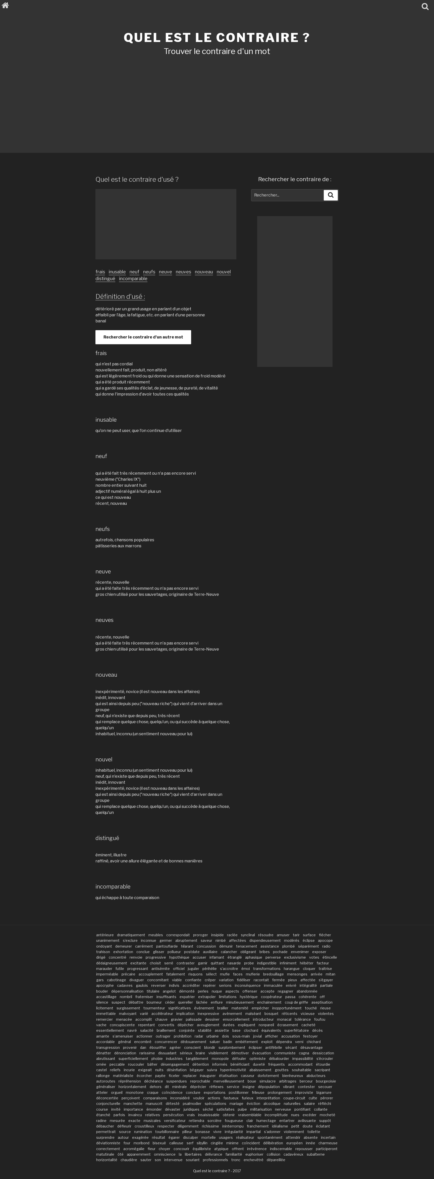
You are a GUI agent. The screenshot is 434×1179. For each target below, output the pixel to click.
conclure (193, 1092)
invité (116, 1109)
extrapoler (207, 997)
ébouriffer (157, 1047)
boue (252, 1081)
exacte (134, 1120)
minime (232, 1143)
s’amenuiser (123, 1036)
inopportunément (287, 1008)
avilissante (307, 1120)
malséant (253, 1013)
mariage (236, 1103)
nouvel (224, 271)
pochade (280, 952)
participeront (327, 1149)
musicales (152, 1120)
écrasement (287, 1025)
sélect (211, 974)
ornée (101, 1064)
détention (200, 1064)
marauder (104, 968)
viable (177, 980)
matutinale (105, 1154)
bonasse (202, 1131)
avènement (232, 1013)
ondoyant (104, 946)
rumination (143, 1131)
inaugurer (208, 1075)
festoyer (310, 1036)
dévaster (172, 1109)
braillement (166, 1030)
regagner (285, 991)
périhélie (209, 968)
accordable (105, 1042)
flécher (325, 935)
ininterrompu (233, 1126)
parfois (119, 1115)
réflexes (216, 1087)
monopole (220, 1058)
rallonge (103, 1075)
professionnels (215, 1160)
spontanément (270, 1137)
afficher (271, 1036)
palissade (194, 1019)
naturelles (292, 1103)
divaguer (136, 980)
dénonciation (125, 1053)
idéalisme (280, 1126)
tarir (296, 935)
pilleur (187, 1131)
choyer (164, 1149)
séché (208, 1109)
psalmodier (192, 1103)
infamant (216, 957)
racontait (261, 980)
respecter (165, 1126)
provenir (130, 1047)
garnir (202, 963)
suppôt (325, 1120)
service (233, 1087)
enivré (291, 985)
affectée (307, 980)
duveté (259, 1064)
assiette (222, 1030)
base (236, 1030)
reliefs (115, 1070)
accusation (290, 1036)
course (102, 1109)
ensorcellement (236, 1019)
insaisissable (209, 1115)
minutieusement (240, 1002)
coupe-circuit (294, 1098)
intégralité (308, 985)
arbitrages (287, 1081)
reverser (158, 985)
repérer (209, 985)
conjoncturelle (108, 1103)
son (158, 1160)
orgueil (117, 1092)
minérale (179, 1087)
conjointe (187, 1030)
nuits (159, 1070)
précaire (128, 974)
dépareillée (276, 1160)
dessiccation (323, 1053)
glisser (158, 952)
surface (309, 935)
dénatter (103, 1053)
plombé (288, 946)
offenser (249, 991)
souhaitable (301, 1070)
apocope (325, 940)
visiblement (218, 1053)
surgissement (128, 1008)
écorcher (144, 1075)
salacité (146, 1030)
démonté (187, 991)
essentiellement (110, 1030)
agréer (175, 1047)
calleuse (176, 1143)
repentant (146, 1025)
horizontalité (106, 1160)
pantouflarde (167, 946)
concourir (181, 1149)
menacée (124, 1019)
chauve (161, 1019)
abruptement (186, 940)
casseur (247, 1075)
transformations (267, 968)
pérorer (326, 1098)
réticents (289, 1013)
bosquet (271, 1013)
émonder (154, 1109)
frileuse (258, 1092)
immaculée (273, 985)
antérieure (105, 935)
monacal (284, 1019)
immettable (106, 1013)
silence (102, 1002)
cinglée (217, 1143)
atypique (221, 1149)
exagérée (140, 1137)
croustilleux (144, 1126)
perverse (273, 957)
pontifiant (302, 1109)
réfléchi (324, 1103)
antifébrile (273, 1047)
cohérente (307, 997)
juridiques (191, 1109)
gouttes (282, 1070)
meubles (155, 935)
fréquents (276, 1064)
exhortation (123, 952)
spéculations (215, 1103)
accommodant (300, 1064)
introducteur (263, 1019)
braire (200, 1053)
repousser (304, 1149)
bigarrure (324, 1092)
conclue (143, 952)
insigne (249, 1087)
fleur (151, 1149)
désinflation (177, 1070)
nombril (126, 997)
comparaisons (155, 1098)
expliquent (246, 1025)
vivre (217, 1131)
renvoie (136, 957)
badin (227, 1042)
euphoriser (254, 1154)
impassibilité (302, 1058)
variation (226, 980)
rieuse (325, 1008)
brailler (222, 1008)
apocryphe (105, 985)
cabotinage (116, 980)
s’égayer (326, 980)
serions (225, 985)
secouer (325, 1087)
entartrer (287, 1120)
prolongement (280, 1092)
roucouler (136, 1064)
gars (100, 980)
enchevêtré (253, 1160)
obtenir (229, 1115)
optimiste (257, 1058)
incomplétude (276, 1115)
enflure (217, 1002)
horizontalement (132, 1087)
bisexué (159, 1143)
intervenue (173, 1160)
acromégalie (133, 1149)
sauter (145, 1160)
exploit (267, 1042)
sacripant (322, 1070)
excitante (138, 963)
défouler (239, 1058)
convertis (166, 1025)
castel (101, 1070)
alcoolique (272, 1103)
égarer (174, 1137)
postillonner (239, 1092)
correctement (108, 1149)
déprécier (198, 1087)
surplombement (232, 1047)
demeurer (123, 946)
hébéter (306, 963)
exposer (319, 952)
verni (299, 1042)
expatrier (187, 997)
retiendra (196, 1120)
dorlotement (268, 1075)
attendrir (293, 1137)
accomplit (143, 1019)
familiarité (234, 1154)
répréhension (130, 1081)
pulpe (242, 1109)
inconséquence (248, 985)
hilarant (187, 946)
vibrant (289, 1087)
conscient (192, 1047)
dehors (155, 1087)
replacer (190, 1075)
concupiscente (122, 1025)
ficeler (174, 1075)
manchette (133, 1103)
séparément (308, 946)
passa (290, 997)
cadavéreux (293, 1154)
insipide (217, 935)
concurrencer (166, 1042)
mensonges (297, 974)
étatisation (228, 1075)
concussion (206, 946)
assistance (269, 946)
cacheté (308, 1025)
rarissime (147, 1053)
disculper (190, 1137)
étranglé (235, 957)
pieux (292, 980)
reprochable (200, 1081)
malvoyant (128, 1013)
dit (167, 1087)
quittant (217, 963)
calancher (229, 952)
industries (174, 1058)
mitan (330, 974)
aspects (232, 991)
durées (229, 1025)
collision (273, 1154)
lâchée (201, 1002)
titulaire (153, 991)
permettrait (106, 1131)
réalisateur (245, 1137)
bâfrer (152, 1064)
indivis (174, 985)
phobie (157, 1058)
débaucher (105, 1126)
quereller (185, 1002)
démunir (226, 946)
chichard (314, 1042)
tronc (235, 1160)
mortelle (208, 1137)
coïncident (251, 1143)
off (322, 997)
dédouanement (193, 1042)
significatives (179, 1008)
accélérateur (162, 1013)
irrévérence (257, 1149)
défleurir (124, 1126)
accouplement (151, 974)
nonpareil (266, 1025)
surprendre (105, 1137)
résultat (158, 1137)
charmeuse (328, 1143)
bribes (264, 952)
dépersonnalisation (127, 991)
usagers (226, 1137)
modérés (291, 940)
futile (120, 968)
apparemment (139, 1154)
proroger (200, 935)
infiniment (288, 963)
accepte (267, 991)
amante (102, 1036)
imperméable (107, 974)
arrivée (316, 974)
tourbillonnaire (167, 1131)
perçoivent (131, 1098)
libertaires (193, 1154)
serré (168, 963)
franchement (258, 1126)
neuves (183, 271)
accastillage (106, 997)
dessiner (212, 1019)
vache (101, 1025)
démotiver (240, 1053)
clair (249, 1120)
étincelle (329, 957)
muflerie (253, 974)
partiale (326, 985)
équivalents (271, 1030)
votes (314, 957)
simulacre (267, 1081)
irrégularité (234, 1131)
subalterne (316, 1154)
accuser (199, 957)
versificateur (175, 1120)
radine (101, 1120)
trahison (103, 952)
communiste (285, 1053)
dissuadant (167, 1053)
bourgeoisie (326, 1081)
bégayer (197, 1070)
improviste (304, 1092)
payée (160, 1075)
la (180, 1154)
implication (185, 1013)
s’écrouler (324, 1058)
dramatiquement (131, 935)
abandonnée (307, 991)
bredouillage (273, 974)
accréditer (191, 985)
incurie (129, 1070)
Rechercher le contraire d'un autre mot (143, 337)
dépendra (284, 1042)
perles (203, 991)
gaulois (142, 985)
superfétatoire (296, 1030)
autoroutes (105, 1081)
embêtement (246, 1042)
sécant (291, 1047)
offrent (238, 1149)
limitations (228, 997)
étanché (103, 1115)
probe (249, 963)
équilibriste (202, 1149)
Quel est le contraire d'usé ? (137, 179)
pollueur (174, 952)
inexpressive (208, 1013)
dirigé (100, 957)
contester (306, 1087)
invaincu (135, 1115)
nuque (217, 991)
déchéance (153, 1081)
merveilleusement (228, 1081)
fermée (278, 980)
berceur (306, 1081)
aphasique (253, 957)
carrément (144, 946)
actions (214, 1098)
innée (310, 1143)
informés (219, 1064)
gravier (177, 1019)
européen (294, 1143)
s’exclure (130, 940)
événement (204, 1008)
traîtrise (325, 968)
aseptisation (322, 1002)
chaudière (129, 1160)
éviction (253, 1103)
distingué (105, 278)
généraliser (105, 1087)
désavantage (311, 1047)
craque (152, 1092)
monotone (135, 1092)
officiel (179, 968)
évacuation (261, 1053)
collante (321, 1109)
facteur (323, 963)
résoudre (266, 935)
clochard (251, 1030)
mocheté (327, 1115)
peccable (117, 1064)
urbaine (212, 1036)
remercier (104, 1019)
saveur (206, 940)
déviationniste (108, 1143)
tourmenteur (154, 1008)
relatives (152, 1115)
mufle (225, 974)
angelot (169, 991)
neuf (134, 271)
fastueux (231, 1098)
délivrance (213, 1154)
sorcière (214, 1120)
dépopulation (269, 1087)
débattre (136, 1002)
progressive (156, 957)
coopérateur (271, 997)
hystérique (249, 997)
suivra (212, 1070)
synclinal (248, 935)
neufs (149, 271)
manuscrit (154, 1103)
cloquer (309, 968)
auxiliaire (210, 952)
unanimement (108, 940)
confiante (193, 980)
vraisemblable (249, 1115)
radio (326, 946)
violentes (326, 1013)
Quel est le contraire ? (217, 37)
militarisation (261, 1109)
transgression (108, 1047)
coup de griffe (296, 1002)
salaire (309, 1103)
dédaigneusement (111, 963)
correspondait (178, 935)
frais (100, 271)
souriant (193, 1160)
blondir (209, 1047)
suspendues (176, 1081)
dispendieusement (265, 940)
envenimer (300, 952)
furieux (247, 1098)
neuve (165, 271)
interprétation (268, 1098)
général (124, 1042)
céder (170, 1002)
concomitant (158, 980)
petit (295, 1126)
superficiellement (133, 1058)
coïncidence (172, 1092)
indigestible (267, 963)
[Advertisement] (217, 97)
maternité (240, 1008)
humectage (266, 1120)
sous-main (241, 1036)
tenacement (246, 946)
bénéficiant (240, 1064)
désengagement (175, 1064)
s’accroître (229, 968)
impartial (253, 1131)
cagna (304, 1053)
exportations (215, 1092)
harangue (292, 968)
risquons (195, 974)
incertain (328, 1137)
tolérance (303, 1019)
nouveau (204, 271)
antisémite (160, 968)
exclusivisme (295, 957)
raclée (232, 935)
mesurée (117, 1120)
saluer (215, 1042)
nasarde (234, 963)
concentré (117, 957)
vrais (191, 1115)
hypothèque (179, 957)
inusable (117, 271)
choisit (155, 963)
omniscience (165, 1154)
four (127, 1143)
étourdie (323, 1064)
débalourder (279, 1058)
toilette (313, 1131)
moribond (141, 1143)
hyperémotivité (233, 1070)
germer (165, 940)
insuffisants (166, 997)
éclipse (309, 940)
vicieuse (308, 1013)
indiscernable (281, 1149)
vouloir (198, 1098)
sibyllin (202, 1143)
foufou (319, 1019)
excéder (309, 1115)
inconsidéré (180, 1098)
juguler (193, 968)
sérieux (186, 1053)
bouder (102, 991)
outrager (163, 1036)
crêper (210, 980)
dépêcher (186, 1025)
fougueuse (234, 1120)
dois (225, 1036)
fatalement (175, 974)
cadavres (125, 985)
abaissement (260, 1070)
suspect (118, 1002)
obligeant (248, 952)
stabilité (204, 1030)
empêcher (260, 1008)
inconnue (148, 940)
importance (133, 1109)
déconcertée (107, 1098)
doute (308, 1126)
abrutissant (105, 1058)
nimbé (220, 940)
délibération (273, 1143)
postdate (192, 952)
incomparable (133, 278)
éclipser (255, 1047)
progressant (137, 968)
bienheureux (292, 1075)
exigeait (145, 1070)
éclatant (323, 1126)
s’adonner (272, 1131)
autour (123, 1137)
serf (190, 1143)
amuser (283, 935)
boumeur (154, 1002)
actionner (144, 1036)
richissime (210, 1126)
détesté (173, 1103)
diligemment (188, 1126)
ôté (121, 1154)
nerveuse (283, 1109)
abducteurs (315, 1075)
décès (317, 1030)
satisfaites (225, 1109)
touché (311, 1008)
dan (143, 1047)
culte (313, 1098)
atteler (102, 1092)
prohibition (182, 1036)
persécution (173, 1115)
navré (132, 1030)
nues (295, 1115)
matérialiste (123, 1075)
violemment (294, 1131)
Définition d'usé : (120, 296)
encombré (142, 1042)
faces (238, 974)
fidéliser (243, 980)
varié (144, 1013)
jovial (257, 1036)
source (125, 1131)
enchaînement (269, 1002)
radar (199, 1036)
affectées (237, 940)
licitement (104, 1008)
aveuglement (208, 1025)
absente (311, 1137)
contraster (186, 963)
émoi (245, 968)
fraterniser (144, 997)
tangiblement (197, 1058)
